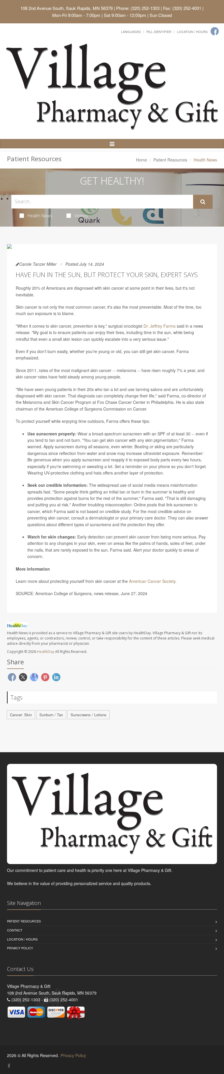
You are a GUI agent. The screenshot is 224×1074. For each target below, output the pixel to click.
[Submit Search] (203, 202)
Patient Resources (170, 160)
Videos (81, 215)
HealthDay (45, 651)
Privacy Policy (20, 948)
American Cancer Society (152, 581)
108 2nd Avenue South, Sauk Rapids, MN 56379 (66, 8)
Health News (39, 215)
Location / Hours (192, 31)
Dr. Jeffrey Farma (160, 326)
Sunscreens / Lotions (88, 714)
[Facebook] (215, 31)
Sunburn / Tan (51, 714)
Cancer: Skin (21, 714)
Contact (14, 930)
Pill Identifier (159, 31)
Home (141, 160)
